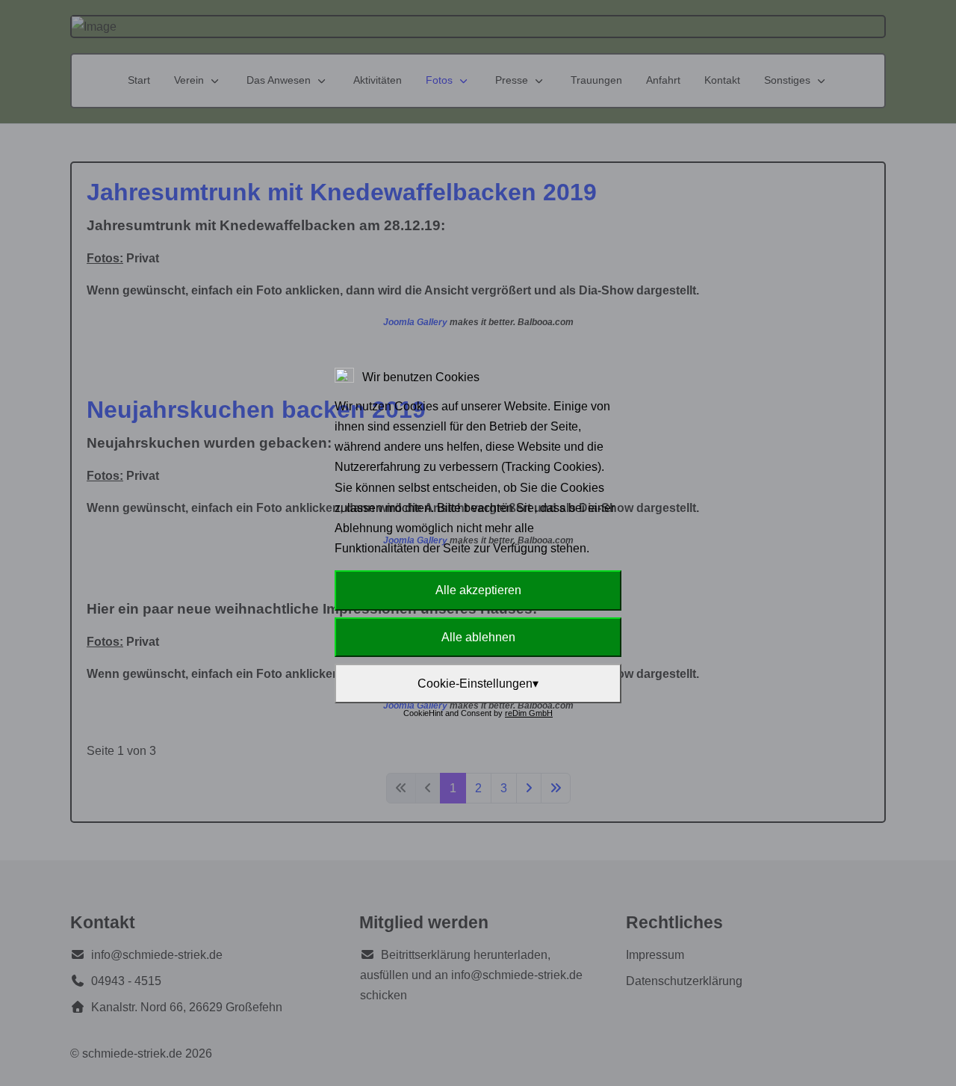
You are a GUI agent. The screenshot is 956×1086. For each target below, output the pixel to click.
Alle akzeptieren (478, 590)
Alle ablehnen (478, 637)
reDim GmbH (529, 713)
